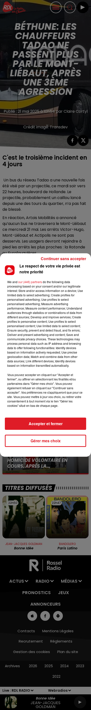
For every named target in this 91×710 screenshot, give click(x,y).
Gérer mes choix (46, 441)
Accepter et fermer (46, 423)
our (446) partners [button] (30, 282)
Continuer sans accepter (63, 258)
